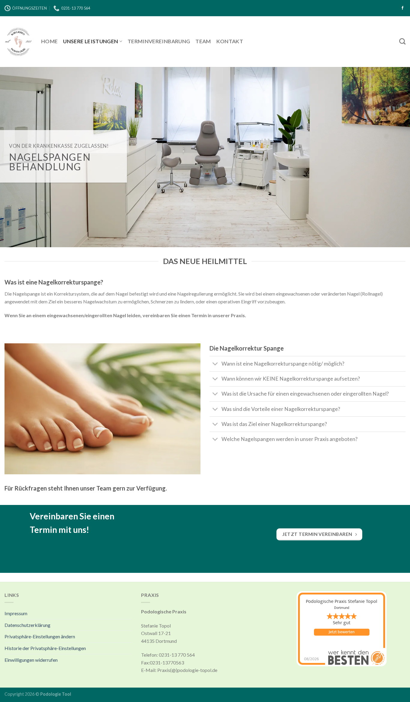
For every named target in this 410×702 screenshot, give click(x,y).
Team (203, 41)
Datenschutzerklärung (27, 625)
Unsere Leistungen (90, 41)
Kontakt (229, 41)
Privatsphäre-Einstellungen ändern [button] (40, 636)
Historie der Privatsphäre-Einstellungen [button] (45, 648)
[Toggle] (215, 364)
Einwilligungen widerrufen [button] (31, 660)
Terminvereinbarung (159, 41)
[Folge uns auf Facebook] (402, 8)
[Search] (402, 41)
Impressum (16, 613)
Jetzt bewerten (341, 632)
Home (49, 41)
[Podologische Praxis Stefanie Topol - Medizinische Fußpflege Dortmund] (18, 41)
